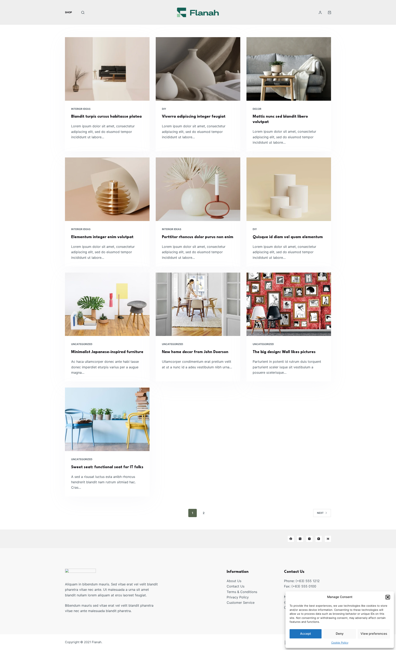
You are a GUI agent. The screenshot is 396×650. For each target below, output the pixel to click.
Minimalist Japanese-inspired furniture (107, 352)
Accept (305, 634)
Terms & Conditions (242, 592)
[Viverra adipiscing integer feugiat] (198, 69)
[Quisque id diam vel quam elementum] (288, 189)
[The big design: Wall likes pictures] (288, 304)
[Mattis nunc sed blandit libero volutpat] (288, 69)
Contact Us (235, 586)
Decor (257, 108)
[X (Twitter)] (300, 539)
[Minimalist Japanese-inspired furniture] (107, 304)
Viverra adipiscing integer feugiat (193, 116)
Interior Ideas (81, 108)
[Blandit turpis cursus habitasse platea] (107, 69)
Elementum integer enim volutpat (102, 237)
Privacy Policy (238, 597)
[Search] (82, 12)
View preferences (374, 634)
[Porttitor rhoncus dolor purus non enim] (198, 189)
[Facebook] (291, 539)
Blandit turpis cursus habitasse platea (106, 116)
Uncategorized (81, 344)
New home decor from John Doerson (195, 352)
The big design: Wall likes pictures (284, 352)
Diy (164, 108)
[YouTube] (319, 539)
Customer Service (241, 602)
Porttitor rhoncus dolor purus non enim (197, 237)
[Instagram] (309, 539)
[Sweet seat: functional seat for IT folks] (107, 419)
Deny (340, 634)
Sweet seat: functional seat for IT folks (107, 467)
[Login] (320, 12)
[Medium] (328, 539)
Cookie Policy (339, 642)
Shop (68, 12)
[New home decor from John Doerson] (198, 304)
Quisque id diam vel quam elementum (288, 237)
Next (320, 512)
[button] (388, 597)
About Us (234, 581)
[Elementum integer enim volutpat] (107, 189)
